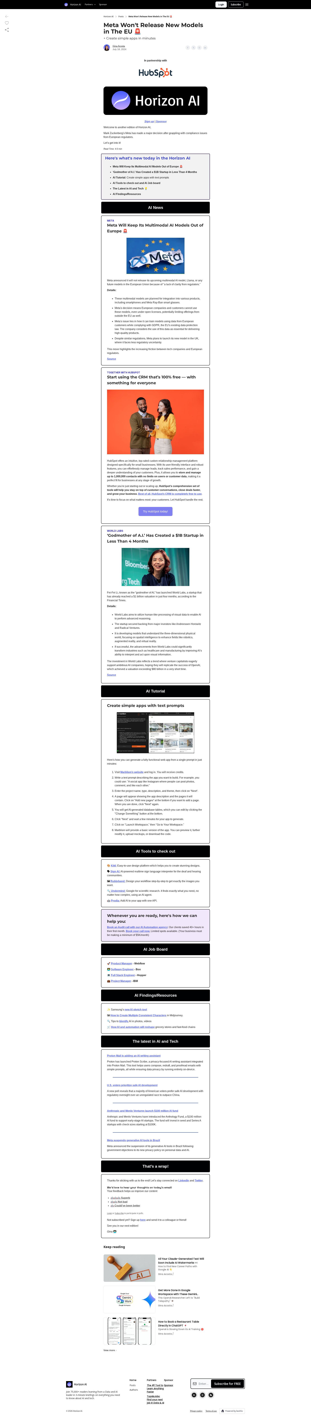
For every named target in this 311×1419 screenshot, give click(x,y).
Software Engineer (122, 969)
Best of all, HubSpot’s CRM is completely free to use (170, 494)
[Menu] (247, 4)
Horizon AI (109, 16)
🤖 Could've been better (125, 1205)
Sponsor (161, 121)
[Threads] (202, 1395)
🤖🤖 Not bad (119, 1201)
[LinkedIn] (194, 1395)
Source (111, 359)
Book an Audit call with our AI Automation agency (137, 927)
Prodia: (115, 900)
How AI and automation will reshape (133, 1027)
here (143, 1220)
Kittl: (114, 865)
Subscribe (236, 4)
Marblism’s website (132, 772)
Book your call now (138, 931)
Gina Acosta (119, 46)
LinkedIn (183, 1180)
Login (221, 4)
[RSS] (210, 1395)
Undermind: (118, 891)
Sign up (149, 121)
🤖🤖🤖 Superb (120, 1197)
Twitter (199, 1180)
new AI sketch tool (136, 1009)
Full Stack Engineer (123, 975)
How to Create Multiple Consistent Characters (138, 1015)
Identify (124, 1021)
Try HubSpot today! (155, 511)
